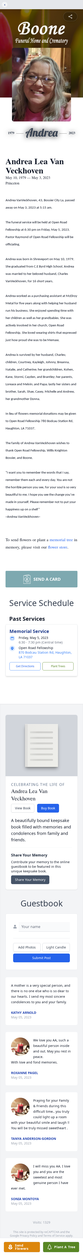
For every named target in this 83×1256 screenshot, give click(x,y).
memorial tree (61, 539)
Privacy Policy (28, 1236)
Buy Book (48, 808)
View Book (22, 808)
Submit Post (41, 958)
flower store (57, 547)
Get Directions (25, 666)
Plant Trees (58, 666)
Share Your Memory (30, 879)
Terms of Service (54, 1236)
